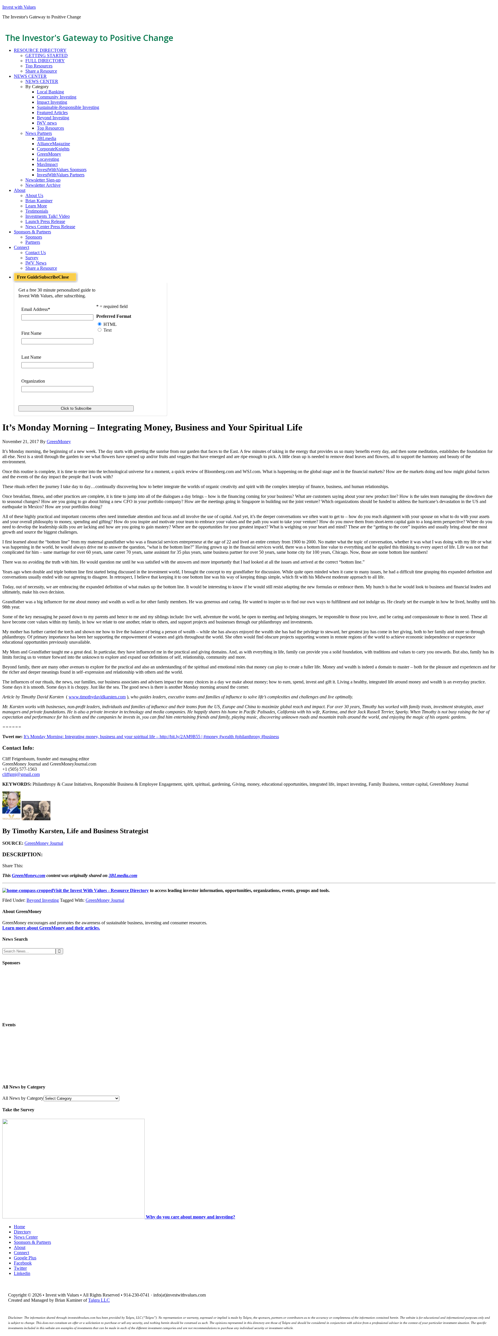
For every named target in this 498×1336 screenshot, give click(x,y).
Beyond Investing (43, 900)
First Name (31, 333)
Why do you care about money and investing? (190, 1216)
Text (107, 330)
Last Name (31, 357)
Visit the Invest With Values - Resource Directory (101, 890)
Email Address (35, 309)
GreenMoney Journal (43, 843)
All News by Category (23, 1098)
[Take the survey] (74, 1216)
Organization (33, 381)
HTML (110, 324)
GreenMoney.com (28, 875)
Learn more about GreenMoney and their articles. (51, 927)
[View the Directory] (27, 890)
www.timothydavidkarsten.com (97, 696)
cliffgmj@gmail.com (21, 774)
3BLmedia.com (123, 875)
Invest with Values (19, 7)
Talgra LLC (99, 1300)
